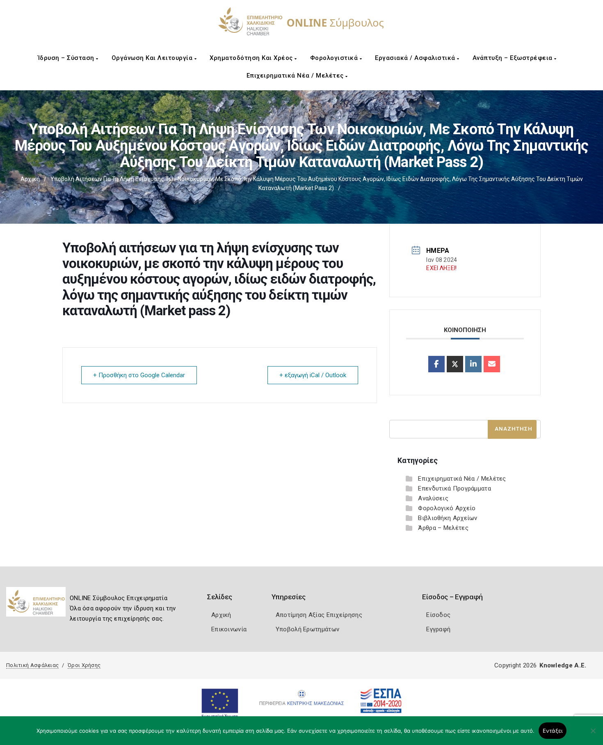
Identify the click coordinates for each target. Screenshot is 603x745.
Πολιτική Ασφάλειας (32, 665)
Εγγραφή (438, 629)
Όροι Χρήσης (84, 665)
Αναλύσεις (433, 498)
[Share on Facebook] (436, 364)
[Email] (492, 364)
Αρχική (30, 179)
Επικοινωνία (229, 629)
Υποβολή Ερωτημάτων (307, 629)
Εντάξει (553, 730)
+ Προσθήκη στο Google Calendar (139, 375)
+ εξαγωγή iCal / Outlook (312, 375)
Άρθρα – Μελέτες (443, 528)
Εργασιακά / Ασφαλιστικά (416, 58)
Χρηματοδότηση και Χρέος (252, 58)
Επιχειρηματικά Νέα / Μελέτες (296, 75)
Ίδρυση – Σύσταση (67, 58)
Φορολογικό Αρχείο (446, 508)
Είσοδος (438, 615)
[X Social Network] (455, 364)
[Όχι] (593, 735)
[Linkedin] (473, 364)
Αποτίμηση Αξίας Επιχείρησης (319, 615)
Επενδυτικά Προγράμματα (454, 488)
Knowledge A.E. (562, 665)
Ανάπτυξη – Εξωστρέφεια (514, 58)
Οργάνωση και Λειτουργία (153, 58)
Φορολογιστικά (335, 58)
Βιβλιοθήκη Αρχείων (447, 518)
